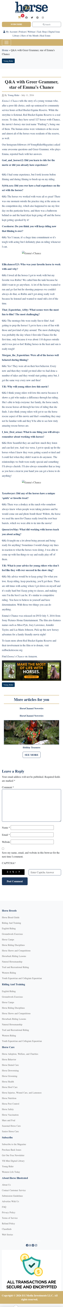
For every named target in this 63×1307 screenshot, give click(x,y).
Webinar (31, 31)
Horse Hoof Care (9, 1087)
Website (6, 842)
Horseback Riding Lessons (14, 956)
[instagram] (43, 17)
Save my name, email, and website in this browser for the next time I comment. (31, 854)
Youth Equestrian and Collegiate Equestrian (22, 978)
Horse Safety (8, 1109)
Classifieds (6, 1229)
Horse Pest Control (10, 1103)
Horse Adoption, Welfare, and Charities (20, 1053)
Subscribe (16, 24)
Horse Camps (8, 939)
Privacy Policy (8, 1212)
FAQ (4, 1206)
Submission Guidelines (12, 1195)
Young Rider (8, 61)
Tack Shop (42, 31)
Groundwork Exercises (12, 933)
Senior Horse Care (10, 1131)
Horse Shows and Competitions (16, 950)
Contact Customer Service (14, 1190)
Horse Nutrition (9, 1098)
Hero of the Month (29, 35)
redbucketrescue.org (12, 650)
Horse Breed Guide (10, 917)
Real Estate (45, 35)
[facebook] (26, 17)
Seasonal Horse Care (11, 1125)
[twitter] (32, 17)
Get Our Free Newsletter (13, 1155)
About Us (6, 1184)
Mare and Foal (8, 1120)
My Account (11, 31)
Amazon (32, 656)
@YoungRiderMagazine (40, 144)
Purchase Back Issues (11, 1149)
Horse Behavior (9, 1059)
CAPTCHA (9, 863)
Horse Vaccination (10, 1114)
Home (5, 50)
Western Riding (9, 972)
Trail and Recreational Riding (15, 967)
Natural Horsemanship (12, 961)
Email (6, 834)
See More (31, 755)
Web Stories (7, 1234)
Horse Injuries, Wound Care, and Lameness (22, 1092)
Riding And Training (11, 922)
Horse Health (8, 1081)
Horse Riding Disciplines (13, 945)
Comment (8, 787)
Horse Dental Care (10, 1064)
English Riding (9, 928)
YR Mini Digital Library (13, 1160)
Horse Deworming (10, 1070)
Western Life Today (11, 1171)
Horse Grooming (9, 1076)
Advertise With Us (10, 1201)
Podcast (22, 31)
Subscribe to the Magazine (14, 1144)
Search (47, 24)
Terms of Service (10, 1217)
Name (6, 827)
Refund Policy (8, 1223)
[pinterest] (37, 17)
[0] (19, 17)
